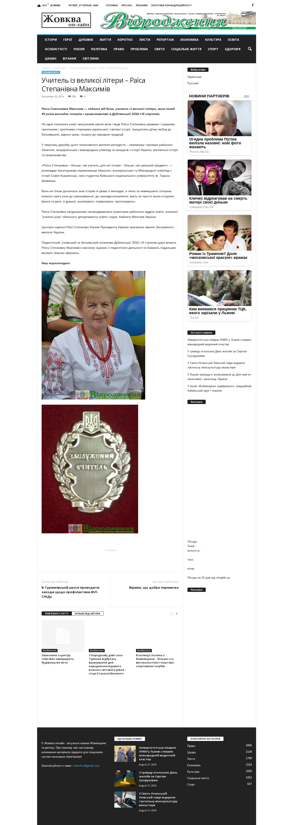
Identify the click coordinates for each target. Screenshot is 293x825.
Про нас (126, 5)
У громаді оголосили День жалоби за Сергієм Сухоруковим (217, 353)
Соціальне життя (186, 49)
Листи (144, 40)
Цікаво (50, 58)
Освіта (233, 40)
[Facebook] (252, 5)
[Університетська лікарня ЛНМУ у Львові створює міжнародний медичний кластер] (125, 754)
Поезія (79, 49)
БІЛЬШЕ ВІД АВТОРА (87, 613)
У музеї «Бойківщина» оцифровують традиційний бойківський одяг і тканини (219, 388)
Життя (105, 40)
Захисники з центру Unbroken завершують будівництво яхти (58, 658)
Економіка (189, 40)
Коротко (125, 40)
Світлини (91, 58)
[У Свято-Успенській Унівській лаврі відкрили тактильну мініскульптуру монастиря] (125, 800)
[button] (249, 49)
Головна (112, 5)
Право (119, 49)
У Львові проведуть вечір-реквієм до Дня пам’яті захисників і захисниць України (219, 377)
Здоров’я (232, 49)
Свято (159, 49)
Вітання (69, 58)
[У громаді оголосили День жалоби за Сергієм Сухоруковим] (125, 779)
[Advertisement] (110, 560)
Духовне (86, 40)
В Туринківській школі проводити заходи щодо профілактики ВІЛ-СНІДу (70, 592)
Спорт (213, 49)
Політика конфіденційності (171, 5)
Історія (51, 40)
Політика (99, 49)
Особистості (56, 49)
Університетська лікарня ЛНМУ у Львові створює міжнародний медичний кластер (219, 342)
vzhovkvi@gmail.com (86, 765)
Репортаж (165, 40)
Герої (67, 40)
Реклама (142, 5)
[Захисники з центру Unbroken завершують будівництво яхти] (63, 636)
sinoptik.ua (223, 577)
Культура (213, 40)
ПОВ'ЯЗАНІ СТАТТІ (56, 613)
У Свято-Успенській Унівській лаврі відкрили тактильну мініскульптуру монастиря (216, 365)
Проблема (139, 49)
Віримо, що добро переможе (154, 587)
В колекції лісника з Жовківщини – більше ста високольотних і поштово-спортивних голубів (155, 660)
